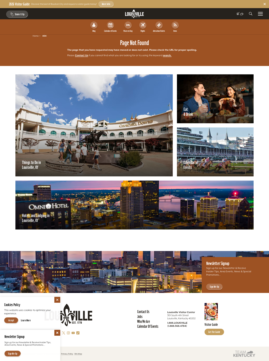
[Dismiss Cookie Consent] (57, 300)
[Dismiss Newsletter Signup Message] (57, 333)
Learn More (26, 320)
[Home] (134, 13)
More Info (106, 4)
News (175, 31)
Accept (11, 320)
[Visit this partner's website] (244, 353)
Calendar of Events (110, 31)
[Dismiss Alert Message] (265, 4)
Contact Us (81, 55)
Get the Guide (214, 331)
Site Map (78, 354)
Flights (143, 31)
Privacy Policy (67, 354)
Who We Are (143, 321)
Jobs (139, 316)
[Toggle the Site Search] (250, 14)
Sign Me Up (214, 286)
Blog (93, 31)
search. (167, 55)
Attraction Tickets (159, 31)
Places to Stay (128, 31)
